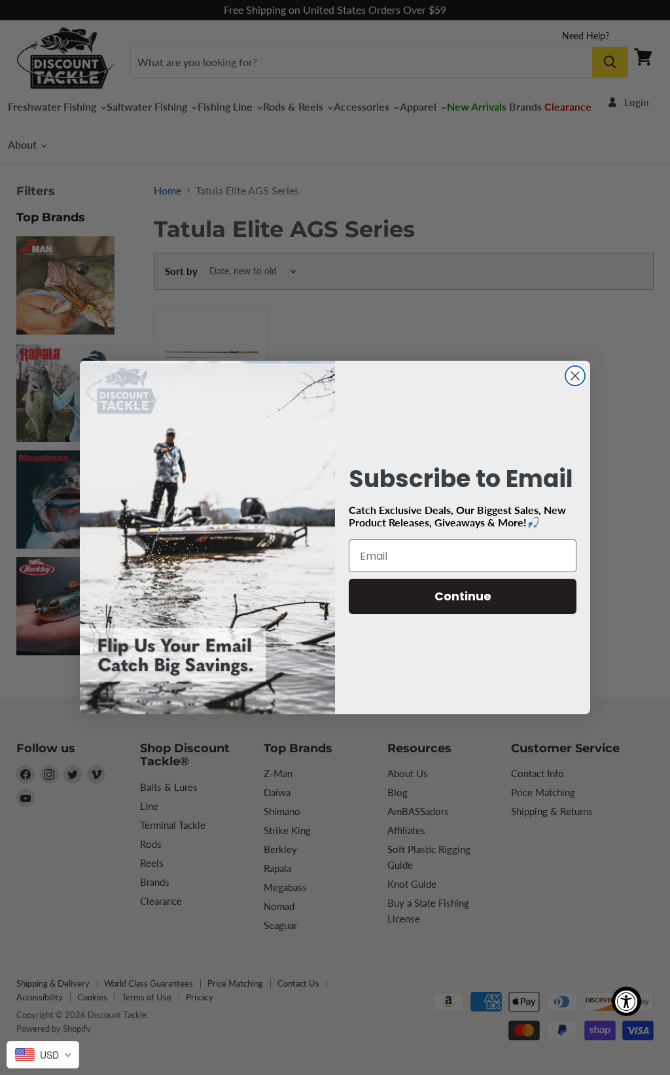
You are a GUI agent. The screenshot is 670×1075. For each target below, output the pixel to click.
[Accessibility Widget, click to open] (626, 1001)
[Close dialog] (575, 376)
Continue (462, 596)
